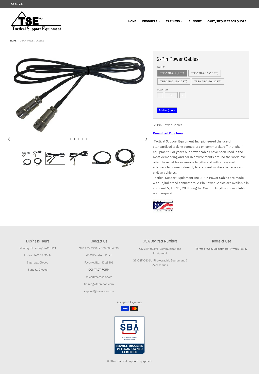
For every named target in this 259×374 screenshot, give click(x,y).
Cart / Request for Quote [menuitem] (226, 21)
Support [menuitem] (195, 21)
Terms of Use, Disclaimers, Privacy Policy (221, 249)
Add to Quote (167, 110)
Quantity (162, 89)
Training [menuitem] (173, 21)
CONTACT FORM (98, 269)
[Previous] (9, 139)
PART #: (161, 66)
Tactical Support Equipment (134, 361)
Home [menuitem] (132, 21)
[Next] (146, 139)
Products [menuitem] (149, 21)
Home (13, 40)
